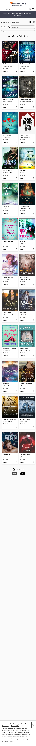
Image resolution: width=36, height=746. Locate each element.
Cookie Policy (8, 741)
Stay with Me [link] (23, 170)
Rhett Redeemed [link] (24, 277)
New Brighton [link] (7, 135)
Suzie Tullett (7, 350)
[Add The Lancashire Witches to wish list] (33, 107)
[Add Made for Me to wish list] (17, 214)
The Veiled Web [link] (7, 64)
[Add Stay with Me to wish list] (33, 178)
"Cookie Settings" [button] (25, 735)
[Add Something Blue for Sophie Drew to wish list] (17, 249)
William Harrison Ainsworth (27, 101)
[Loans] (29, 9)
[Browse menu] (33, 9)
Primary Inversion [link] (8, 99)
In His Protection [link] (24, 312)
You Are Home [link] (24, 135)
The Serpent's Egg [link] (25, 206)
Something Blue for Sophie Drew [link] (9, 241)
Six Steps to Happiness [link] (9, 348)
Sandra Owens (24, 315)
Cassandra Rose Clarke (9, 315)
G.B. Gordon (24, 244)
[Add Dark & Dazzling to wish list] (17, 178)
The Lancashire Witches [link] (26, 99)
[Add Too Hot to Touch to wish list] (17, 285)
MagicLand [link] (6, 384)
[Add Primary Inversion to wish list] (17, 107)
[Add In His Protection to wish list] (33, 320)
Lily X (22, 172)
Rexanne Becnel (25, 386)
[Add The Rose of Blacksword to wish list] (33, 391)
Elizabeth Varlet (8, 172)
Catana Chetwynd (25, 137)
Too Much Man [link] (7, 455)
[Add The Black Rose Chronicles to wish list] (17, 427)
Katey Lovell (7, 244)
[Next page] (23, 470)
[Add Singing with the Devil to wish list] (17, 320)
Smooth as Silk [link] (24, 348)
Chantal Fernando (25, 279)
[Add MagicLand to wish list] (17, 391)
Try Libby (6, 13)
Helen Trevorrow (8, 137)
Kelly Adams (24, 421)
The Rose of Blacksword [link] (26, 384)
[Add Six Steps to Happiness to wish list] (17, 356)
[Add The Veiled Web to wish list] (17, 72)
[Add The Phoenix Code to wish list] (33, 72)
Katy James (7, 279)
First (14, 473)
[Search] (2, 9)
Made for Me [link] (6, 206)
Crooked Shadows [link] (25, 455)
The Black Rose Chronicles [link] (9, 419)
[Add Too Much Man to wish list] (17, 462)
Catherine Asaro (8, 66)
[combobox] (14, 9)
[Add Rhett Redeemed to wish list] (33, 285)
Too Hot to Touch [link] (8, 277)
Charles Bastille (8, 386)
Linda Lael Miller (8, 421)
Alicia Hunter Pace (25, 350)
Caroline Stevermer (25, 208)
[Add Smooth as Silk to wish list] (33, 356)
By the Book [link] (23, 241)
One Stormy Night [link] (25, 419)
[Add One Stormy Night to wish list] (33, 427)
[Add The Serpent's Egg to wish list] (33, 214)
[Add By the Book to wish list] (33, 249)
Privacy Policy (15, 726)
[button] (30, 22)
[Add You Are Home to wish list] (33, 143)
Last (23, 473)
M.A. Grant (23, 457)
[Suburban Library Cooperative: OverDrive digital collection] (18, 3)
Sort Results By (5, 27)
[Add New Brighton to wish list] (17, 143)
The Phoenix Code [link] (25, 64)
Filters (4, 32)
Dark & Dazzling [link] (7, 170)
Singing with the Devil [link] (9, 312)
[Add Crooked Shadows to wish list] (33, 462)
